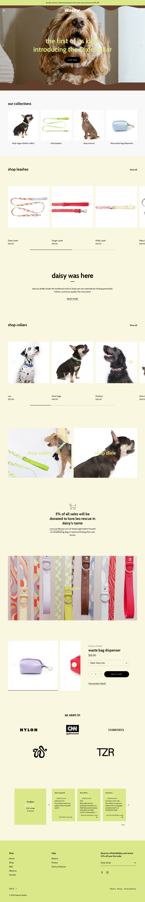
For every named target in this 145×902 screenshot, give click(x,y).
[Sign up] (135, 863)
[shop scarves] (89, 125)
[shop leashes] (56, 125)
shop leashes (56, 143)
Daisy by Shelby (95, 646)
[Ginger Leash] (72, 207)
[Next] (141, 45)
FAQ (11, 866)
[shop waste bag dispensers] (121, 125)
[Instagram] (107, 872)
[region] (89, 804)
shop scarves (88, 143)
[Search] (135, 10)
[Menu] (3, 10)
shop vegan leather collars (23, 143)
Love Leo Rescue (57, 529)
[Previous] (3, 45)
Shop (11, 862)
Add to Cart (116, 674)
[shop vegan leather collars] (23, 125)
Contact (12, 875)
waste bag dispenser (104, 650)
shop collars (17, 325)
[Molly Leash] (116, 207)
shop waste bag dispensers (121, 143)
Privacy (55, 862)
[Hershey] (116, 362)
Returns (55, 858)
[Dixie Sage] (72, 362)
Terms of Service (59, 866)
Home (11, 858)
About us (13, 871)
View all (133, 169)
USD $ (11, 889)
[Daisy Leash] (29, 207)
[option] (72, 45)
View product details (97, 683)
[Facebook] (102, 872)
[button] (14, 206)
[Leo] (29, 362)
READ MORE (72, 299)
